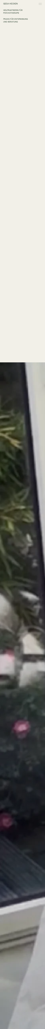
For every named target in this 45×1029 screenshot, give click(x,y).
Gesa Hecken (10, 4)
